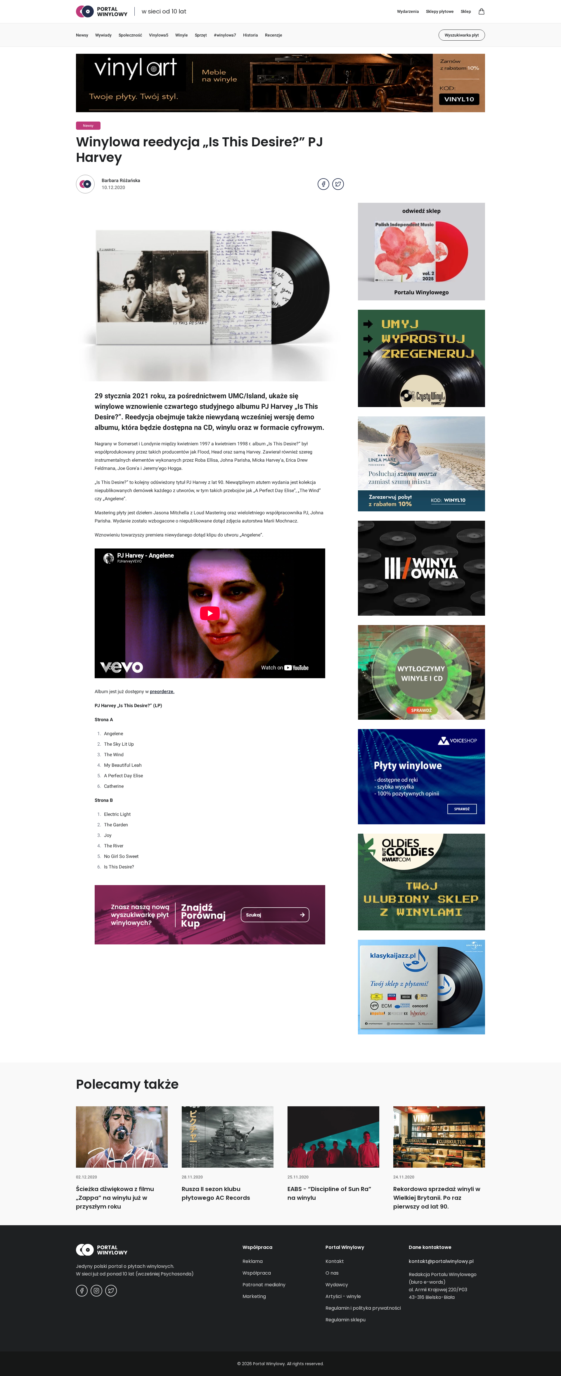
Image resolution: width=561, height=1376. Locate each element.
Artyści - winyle (343, 1296)
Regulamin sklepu (345, 1319)
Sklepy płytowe (440, 11)
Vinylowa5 (158, 35)
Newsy (82, 35)
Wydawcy (336, 1284)
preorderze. (162, 691)
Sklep (466, 11)
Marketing (254, 1296)
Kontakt (334, 1261)
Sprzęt (201, 35)
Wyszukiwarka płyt (462, 35)
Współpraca (257, 1273)
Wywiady (103, 35)
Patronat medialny (264, 1284)
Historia (250, 35)
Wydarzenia (408, 11)
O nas (332, 1273)
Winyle (181, 35)
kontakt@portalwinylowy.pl (441, 1261)
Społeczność (130, 35)
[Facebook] (82, 1291)
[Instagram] (96, 1291)
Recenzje (273, 35)
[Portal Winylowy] (101, 12)
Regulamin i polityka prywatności (363, 1308)
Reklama (253, 1261)
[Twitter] (111, 1291)
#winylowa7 (225, 35)
